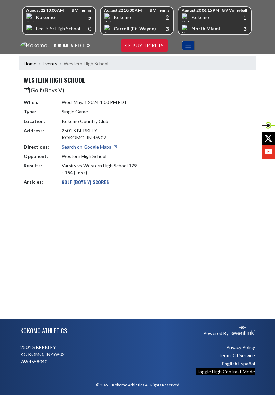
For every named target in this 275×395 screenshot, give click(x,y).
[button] (144, 45)
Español (246, 363)
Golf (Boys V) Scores (85, 181)
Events (50, 63)
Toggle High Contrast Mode (225, 371)
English (229, 363)
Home (30, 63)
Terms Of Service (236, 355)
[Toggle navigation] (188, 45)
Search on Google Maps (87, 147)
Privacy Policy (240, 347)
